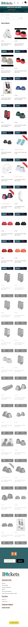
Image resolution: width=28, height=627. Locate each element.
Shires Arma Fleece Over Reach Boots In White (6, 71)
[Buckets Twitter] (15, 554)
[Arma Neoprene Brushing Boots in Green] (21, 360)
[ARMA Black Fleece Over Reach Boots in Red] (21, 61)
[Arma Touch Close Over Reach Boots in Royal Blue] (21, 88)
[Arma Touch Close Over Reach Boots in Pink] (7, 223)
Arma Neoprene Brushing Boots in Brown (19, 316)
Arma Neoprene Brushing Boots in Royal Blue (19, 288)
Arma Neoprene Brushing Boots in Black (6, 398)
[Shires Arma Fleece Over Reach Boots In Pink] (21, 34)
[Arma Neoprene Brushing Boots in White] (21, 196)
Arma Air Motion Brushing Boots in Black (20, 536)
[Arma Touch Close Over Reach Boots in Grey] (7, 360)
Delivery (3, 583)
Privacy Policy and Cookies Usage (9, 593)
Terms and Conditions (7, 591)
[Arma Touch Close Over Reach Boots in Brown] (7, 525)
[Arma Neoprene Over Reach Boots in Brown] (21, 442)
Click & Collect (5, 585)
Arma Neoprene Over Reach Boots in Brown (20, 453)
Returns (3, 589)
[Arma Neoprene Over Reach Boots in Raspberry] (7, 442)
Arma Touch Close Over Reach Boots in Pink (7, 234)
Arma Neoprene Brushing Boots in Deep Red (6, 126)
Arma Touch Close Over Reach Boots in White (7, 180)
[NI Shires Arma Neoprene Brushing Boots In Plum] (7, 88)
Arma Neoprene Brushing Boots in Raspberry (19, 343)
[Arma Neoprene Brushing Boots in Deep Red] (7, 115)
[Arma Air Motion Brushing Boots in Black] (21, 525)
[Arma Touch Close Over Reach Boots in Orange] (21, 251)
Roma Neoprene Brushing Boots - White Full (6, 44)
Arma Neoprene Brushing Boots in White (19, 207)
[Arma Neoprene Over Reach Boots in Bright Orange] (21, 388)
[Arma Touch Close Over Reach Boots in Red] (7, 251)
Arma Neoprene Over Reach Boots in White (20, 180)
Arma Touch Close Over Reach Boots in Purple (20, 508)
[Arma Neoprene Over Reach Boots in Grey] (7, 415)
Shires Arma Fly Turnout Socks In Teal (21, 153)
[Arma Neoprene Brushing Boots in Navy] (7, 278)
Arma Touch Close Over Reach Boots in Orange (20, 261)
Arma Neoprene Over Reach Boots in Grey (6, 426)
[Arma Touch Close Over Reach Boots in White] (7, 169)
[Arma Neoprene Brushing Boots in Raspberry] (21, 333)
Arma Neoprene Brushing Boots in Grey (6, 343)
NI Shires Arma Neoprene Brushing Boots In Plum (6, 99)
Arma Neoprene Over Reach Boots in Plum (6, 207)
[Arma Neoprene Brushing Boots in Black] (7, 388)
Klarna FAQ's (5, 601)
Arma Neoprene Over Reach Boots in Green (20, 481)
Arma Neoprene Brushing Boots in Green (19, 371)
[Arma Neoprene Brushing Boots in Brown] (21, 305)
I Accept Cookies (14, 622)
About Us (4, 599)
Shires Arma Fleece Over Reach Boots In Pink (19, 44)
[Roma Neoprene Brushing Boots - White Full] (7, 34)
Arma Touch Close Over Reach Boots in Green (20, 126)
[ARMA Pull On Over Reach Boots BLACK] (7, 142)
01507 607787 (6, 608)
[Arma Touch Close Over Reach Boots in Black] (21, 223)
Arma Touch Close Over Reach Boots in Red (7, 261)
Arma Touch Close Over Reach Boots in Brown (7, 536)
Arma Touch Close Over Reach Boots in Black (20, 234)
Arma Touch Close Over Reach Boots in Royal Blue (20, 99)
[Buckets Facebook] (12, 554)
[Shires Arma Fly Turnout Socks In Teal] (21, 142)
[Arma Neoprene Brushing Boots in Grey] (7, 333)
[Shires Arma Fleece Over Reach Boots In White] (7, 61)
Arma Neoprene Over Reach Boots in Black (6, 508)
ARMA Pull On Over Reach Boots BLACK (6, 153)
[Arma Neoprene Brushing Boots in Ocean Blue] (7, 305)
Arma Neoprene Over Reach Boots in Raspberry (6, 453)
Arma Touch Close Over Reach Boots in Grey (7, 371)
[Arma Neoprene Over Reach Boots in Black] (7, 497)
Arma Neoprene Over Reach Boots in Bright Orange (20, 398)
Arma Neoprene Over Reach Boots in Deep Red (6, 481)
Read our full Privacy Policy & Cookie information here (14, 619)
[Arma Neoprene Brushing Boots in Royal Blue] (21, 278)
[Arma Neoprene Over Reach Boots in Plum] (7, 196)
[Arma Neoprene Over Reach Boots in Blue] (21, 415)
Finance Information (6, 587)
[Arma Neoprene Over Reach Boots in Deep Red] (7, 470)
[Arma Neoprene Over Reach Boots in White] (21, 169)
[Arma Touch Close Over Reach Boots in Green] (21, 115)
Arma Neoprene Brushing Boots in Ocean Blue (6, 316)
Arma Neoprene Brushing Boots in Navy (6, 288)
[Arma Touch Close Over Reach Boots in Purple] (21, 497)
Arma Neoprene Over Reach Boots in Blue (20, 426)
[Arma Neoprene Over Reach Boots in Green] (21, 470)
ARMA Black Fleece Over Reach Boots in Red (21, 71)
